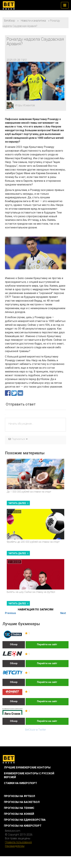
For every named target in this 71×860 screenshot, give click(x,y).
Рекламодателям (14, 846)
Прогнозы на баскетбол (22, 802)
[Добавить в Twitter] (14, 392)
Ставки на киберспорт (20, 783)
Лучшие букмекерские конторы (27, 767)
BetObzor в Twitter (35, 729)
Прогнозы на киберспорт (22, 825)
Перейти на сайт (47, 644)
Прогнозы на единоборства (25, 819)
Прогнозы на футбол (19, 796)
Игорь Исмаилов (25, 105)
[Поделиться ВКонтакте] (20, 392)
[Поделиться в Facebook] (8, 392)
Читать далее (17, 503)
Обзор (14, 644)
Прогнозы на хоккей (19, 813)
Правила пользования (18, 842)
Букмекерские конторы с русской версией (29, 775)
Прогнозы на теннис (19, 808)
